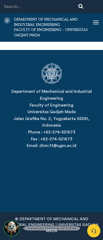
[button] (12, 228)
